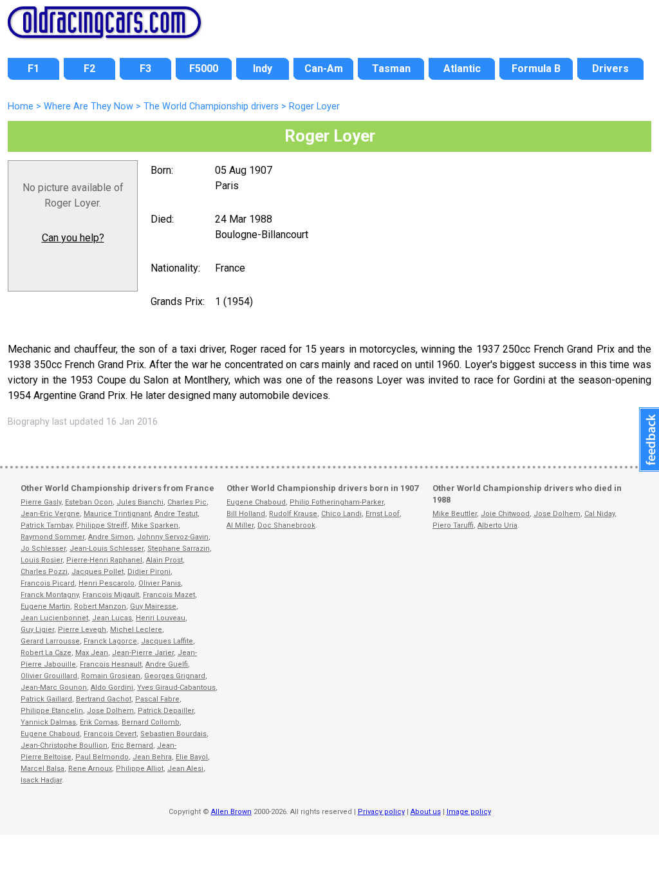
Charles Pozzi (44, 572)
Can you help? (73, 238)
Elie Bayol (192, 757)
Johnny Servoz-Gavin (173, 537)
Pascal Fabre (157, 699)
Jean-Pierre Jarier (143, 653)
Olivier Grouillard (49, 676)
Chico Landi (341, 514)
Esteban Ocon (89, 502)
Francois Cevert (110, 734)
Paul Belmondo (102, 757)
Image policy (469, 812)
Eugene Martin (45, 606)
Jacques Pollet (97, 572)
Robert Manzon (100, 606)
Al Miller (240, 525)
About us (426, 812)
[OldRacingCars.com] (104, 31)
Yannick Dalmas (48, 722)
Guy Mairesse (153, 606)
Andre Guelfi (166, 664)
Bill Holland (246, 514)
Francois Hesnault (111, 664)
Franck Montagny (50, 595)
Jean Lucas (112, 618)
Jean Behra (152, 757)
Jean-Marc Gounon (54, 687)
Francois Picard (48, 583)
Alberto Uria (497, 525)
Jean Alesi (185, 768)
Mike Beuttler (454, 514)
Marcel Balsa (42, 768)
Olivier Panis (159, 583)
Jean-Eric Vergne (50, 514)
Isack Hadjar (41, 780)
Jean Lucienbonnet (54, 618)
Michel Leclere (136, 629)
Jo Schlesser (43, 548)
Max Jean (91, 653)
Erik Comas (99, 722)
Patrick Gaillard (46, 699)
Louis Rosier (41, 560)
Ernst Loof (383, 514)
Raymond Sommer (52, 537)
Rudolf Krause (293, 514)
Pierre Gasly (41, 502)
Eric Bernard (132, 745)
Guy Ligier (37, 629)
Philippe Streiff (101, 525)
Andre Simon (110, 537)
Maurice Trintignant (117, 514)
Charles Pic (187, 502)
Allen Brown (231, 812)
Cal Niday (599, 514)
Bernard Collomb (151, 722)
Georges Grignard (174, 676)
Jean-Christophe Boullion (64, 745)
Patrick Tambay (46, 525)
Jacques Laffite (167, 641)
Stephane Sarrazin (178, 548)
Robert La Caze (46, 653)
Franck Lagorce (110, 641)
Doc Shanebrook (286, 525)
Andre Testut (176, 514)
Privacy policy (381, 812)
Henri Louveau (160, 618)
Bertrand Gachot (103, 699)
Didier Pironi (149, 572)
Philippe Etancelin (52, 711)
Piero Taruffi (453, 525)
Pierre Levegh (82, 629)
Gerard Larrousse (50, 641)
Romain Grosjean (110, 676)
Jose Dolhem (110, 711)
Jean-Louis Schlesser (107, 548)
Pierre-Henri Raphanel (104, 560)
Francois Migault (110, 595)
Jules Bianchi (139, 502)
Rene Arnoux (90, 768)
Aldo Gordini (112, 687)
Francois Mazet (169, 595)
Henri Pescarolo (107, 583)
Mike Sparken (154, 525)
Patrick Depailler (166, 711)
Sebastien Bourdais (173, 734)
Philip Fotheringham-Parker (337, 502)
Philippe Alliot (139, 768)
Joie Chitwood (505, 514)
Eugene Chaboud (50, 734)
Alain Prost (164, 560)
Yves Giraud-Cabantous (176, 687)
